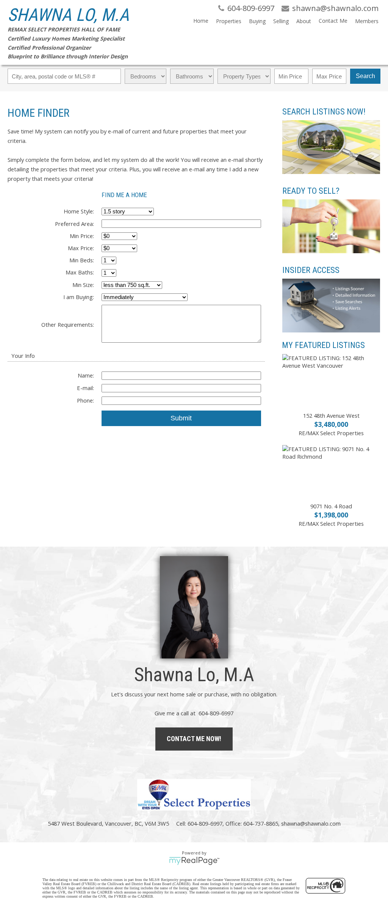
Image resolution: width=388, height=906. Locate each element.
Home (200, 20)
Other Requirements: (67, 324)
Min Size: (83, 284)
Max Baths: (80, 272)
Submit (181, 418)
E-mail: (85, 388)
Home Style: (79, 211)
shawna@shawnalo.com (311, 823)
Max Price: (81, 248)
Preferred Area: (74, 223)
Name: (86, 375)
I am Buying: (78, 297)
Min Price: (82, 236)
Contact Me (333, 20)
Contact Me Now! (194, 739)
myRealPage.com (194, 861)
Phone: (85, 400)
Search (365, 76)
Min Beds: (81, 260)
